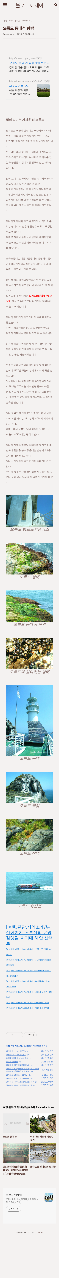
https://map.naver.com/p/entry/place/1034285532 (26, 81)
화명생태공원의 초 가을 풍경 (18, 1078)
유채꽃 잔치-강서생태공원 (17, 1058)
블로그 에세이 (29, 6)
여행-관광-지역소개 (14, 1046)
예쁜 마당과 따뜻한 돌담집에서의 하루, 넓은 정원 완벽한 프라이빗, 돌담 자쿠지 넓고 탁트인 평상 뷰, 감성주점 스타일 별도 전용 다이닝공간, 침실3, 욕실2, (19, 92)
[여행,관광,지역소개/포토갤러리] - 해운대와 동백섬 (27, 1008)
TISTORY (30, 1232)
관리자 (40, 1232)
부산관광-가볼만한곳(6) (16, 1051)
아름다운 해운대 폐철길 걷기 (18, 1065)
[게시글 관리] (20, 1034)
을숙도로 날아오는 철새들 (17, 1075)
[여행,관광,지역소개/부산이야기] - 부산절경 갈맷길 (27, 1002)
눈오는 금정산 (12, 1061)
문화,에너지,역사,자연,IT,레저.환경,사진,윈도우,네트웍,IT (22, 1200)
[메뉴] (5, 5)
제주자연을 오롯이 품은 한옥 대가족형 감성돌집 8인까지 (19, 86)
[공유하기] (16, 1034)
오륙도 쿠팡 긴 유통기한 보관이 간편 (29, 63)
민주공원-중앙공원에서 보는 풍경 (20, 1082)
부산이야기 (27, 1046)
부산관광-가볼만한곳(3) (16, 1054)
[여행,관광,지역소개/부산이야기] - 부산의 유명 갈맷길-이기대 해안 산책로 (29, 935)
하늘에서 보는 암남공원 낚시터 (19, 1085)
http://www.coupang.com (22, 58)
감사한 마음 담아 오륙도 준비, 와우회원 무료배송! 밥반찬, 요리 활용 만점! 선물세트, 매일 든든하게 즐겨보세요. (29, 69)
